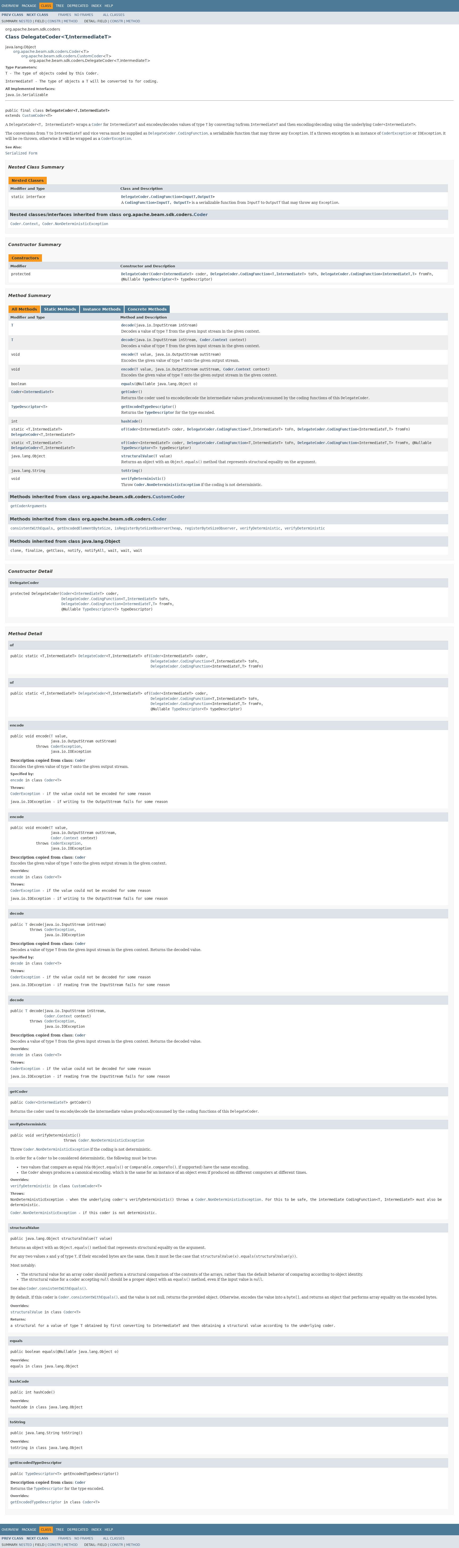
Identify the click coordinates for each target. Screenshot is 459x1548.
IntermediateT (177, 274)
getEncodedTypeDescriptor (146, 407)
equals (127, 384)
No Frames (83, 15)
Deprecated (77, 6)
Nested (25, 21)
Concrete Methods (147, 309)
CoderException (65, 746)
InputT (189, 197)
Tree (60, 6)
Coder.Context (24, 224)
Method (71, 21)
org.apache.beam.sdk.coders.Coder (46, 51)
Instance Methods (102, 309)
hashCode (129, 421)
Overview (10, 6)
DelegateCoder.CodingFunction (151, 197)
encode (127, 354)
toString (129, 470)
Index (96, 6)
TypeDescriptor (157, 279)
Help (109, 6)
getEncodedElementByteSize (83, 528)
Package (29, 6)
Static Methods (60, 309)
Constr (54, 21)
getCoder (129, 392)
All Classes (114, 15)
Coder (201, 214)
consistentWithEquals (31, 528)
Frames (64, 15)
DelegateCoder (135, 274)
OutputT (205, 197)
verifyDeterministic (141, 478)
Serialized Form (21, 153)
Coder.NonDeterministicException (75, 224)
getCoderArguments (28, 506)
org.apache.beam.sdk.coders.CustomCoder (62, 56)
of (123, 429)
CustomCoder (34, 115)
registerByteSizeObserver (210, 528)
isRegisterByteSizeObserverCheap (147, 528)
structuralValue (137, 456)
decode (127, 325)
